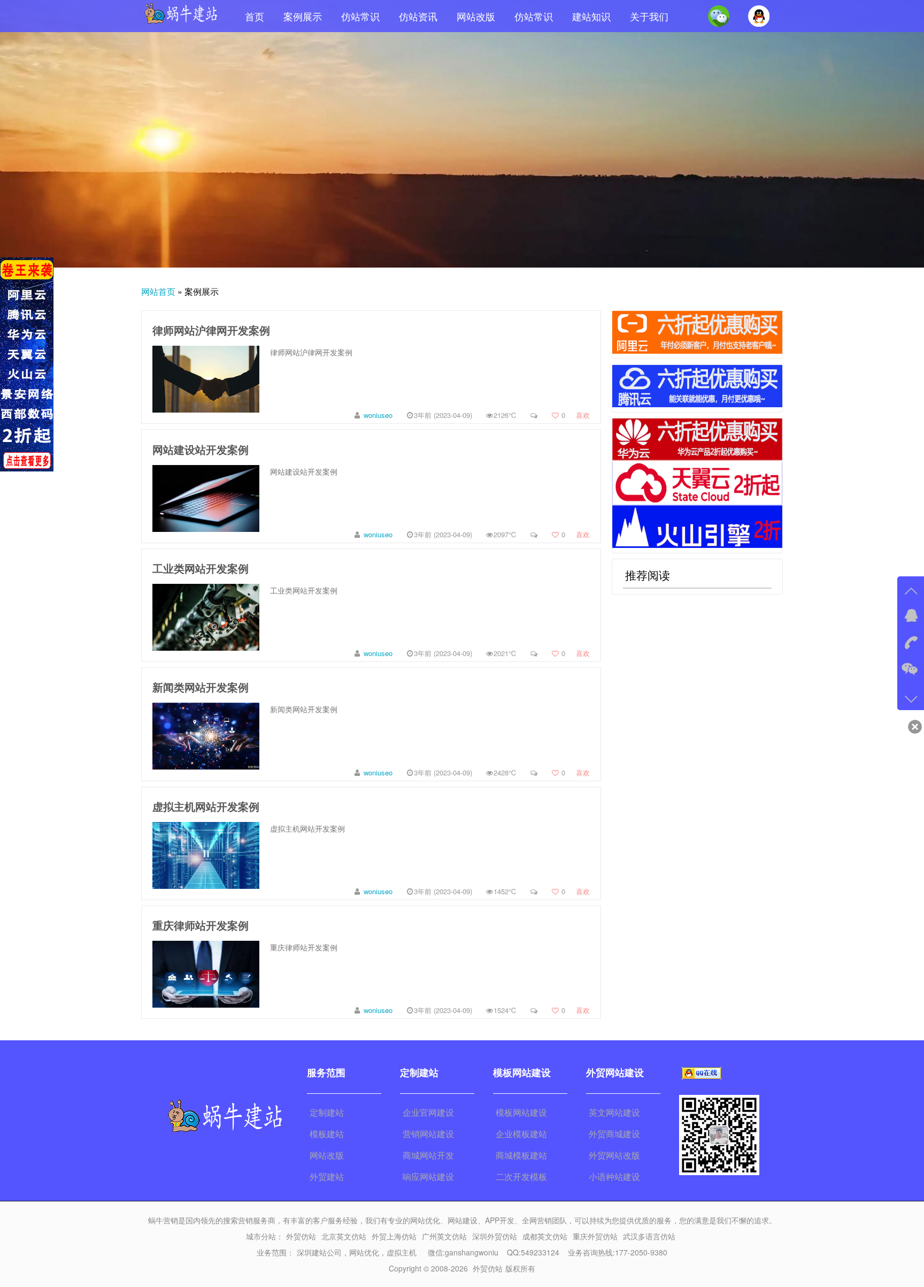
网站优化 (364, 1252)
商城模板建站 (521, 1155)
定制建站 (327, 1112)
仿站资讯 (418, 16)
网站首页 (158, 291)
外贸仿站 (301, 1236)
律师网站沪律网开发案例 (211, 330)
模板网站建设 (521, 1112)
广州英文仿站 (444, 1236)
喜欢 (575, 415)
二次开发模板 (521, 1176)
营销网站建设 (428, 1134)
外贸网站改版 (614, 1155)
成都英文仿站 (544, 1236)
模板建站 (327, 1134)
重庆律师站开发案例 (200, 925)
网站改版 (476, 16)
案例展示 (302, 16)
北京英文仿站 (343, 1236)
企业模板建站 (521, 1134)
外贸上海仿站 (394, 1236)
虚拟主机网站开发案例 (205, 806)
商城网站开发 (428, 1155)
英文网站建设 (614, 1112)
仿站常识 (360, 16)
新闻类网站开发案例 (200, 687)
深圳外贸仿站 (494, 1236)
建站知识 (591, 16)
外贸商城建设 (614, 1134)
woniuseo (378, 415)
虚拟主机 (402, 1252)
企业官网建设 (428, 1112)
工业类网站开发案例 (200, 568)
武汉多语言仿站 (649, 1236)
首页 (254, 16)
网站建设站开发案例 (200, 449)
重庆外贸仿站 (595, 1236)
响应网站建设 (428, 1176)
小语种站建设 (614, 1176)
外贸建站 (327, 1176)
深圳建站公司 (319, 1252)
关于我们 (649, 16)
